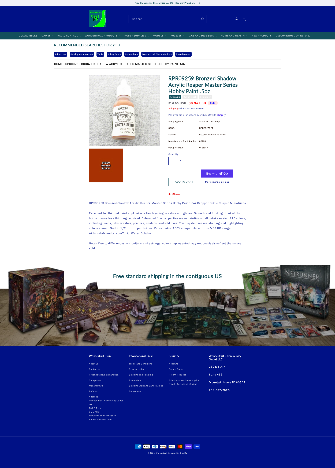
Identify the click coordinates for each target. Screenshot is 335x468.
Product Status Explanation (104, 375)
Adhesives (60, 54)
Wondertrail (162, 453)
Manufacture (96, 386)
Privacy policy (136, 369)
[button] (47, 35)
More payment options (217, 182)
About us (94, 364)
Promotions (135, 380)
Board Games (183, 54)
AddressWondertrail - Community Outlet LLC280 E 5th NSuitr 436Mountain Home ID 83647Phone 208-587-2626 (106, 408)
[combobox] (167, 19)
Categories (95, 380)
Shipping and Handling (141, 375)
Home (58, 64)
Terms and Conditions (140, 364)
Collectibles (131, 54)
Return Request (177, 375)
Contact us (95, 369)
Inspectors (135, 391)
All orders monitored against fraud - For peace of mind (184, 382)
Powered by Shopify (177, 453)
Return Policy (176, 369)
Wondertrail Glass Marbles (157, 54)
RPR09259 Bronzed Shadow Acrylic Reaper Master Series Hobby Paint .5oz (125, 64)
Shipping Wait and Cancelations (146, 386)
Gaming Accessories (81, 54)
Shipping (173, 108)
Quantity (173, 154)
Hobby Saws (114, 54)
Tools (100, 54)
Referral (93, 391)
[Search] (203, 19)
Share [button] (176, 194)
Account (173, 364)
